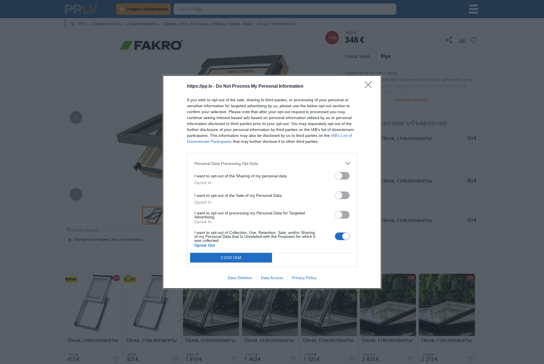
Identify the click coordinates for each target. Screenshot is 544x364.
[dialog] (272, 182)
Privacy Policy (304, 277)
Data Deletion (240, 277)
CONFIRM (231, 258)
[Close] (370, 86)
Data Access (272, 277)
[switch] (342, 176)
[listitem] (272, 163)
